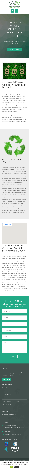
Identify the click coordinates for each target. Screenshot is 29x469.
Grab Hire (5, 391)
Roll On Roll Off (7, 404)
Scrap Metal (5, 411)
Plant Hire (5, 397)
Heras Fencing (6, 418)
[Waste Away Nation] (14, 4)
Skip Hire (4, 387)
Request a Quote (14, 49)
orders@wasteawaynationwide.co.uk (13, 434)
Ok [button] (11, 466)
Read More (6, 379)
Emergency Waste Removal (9, 414)
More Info (16, 466)
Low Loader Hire (7, 394)
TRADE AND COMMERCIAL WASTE (10, 401)
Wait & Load (5, 407)
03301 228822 (8, 432)
